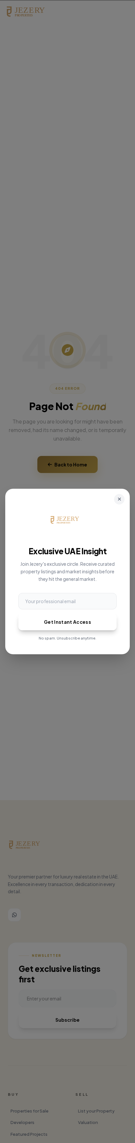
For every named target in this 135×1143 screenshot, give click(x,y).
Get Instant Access (67, 622)
